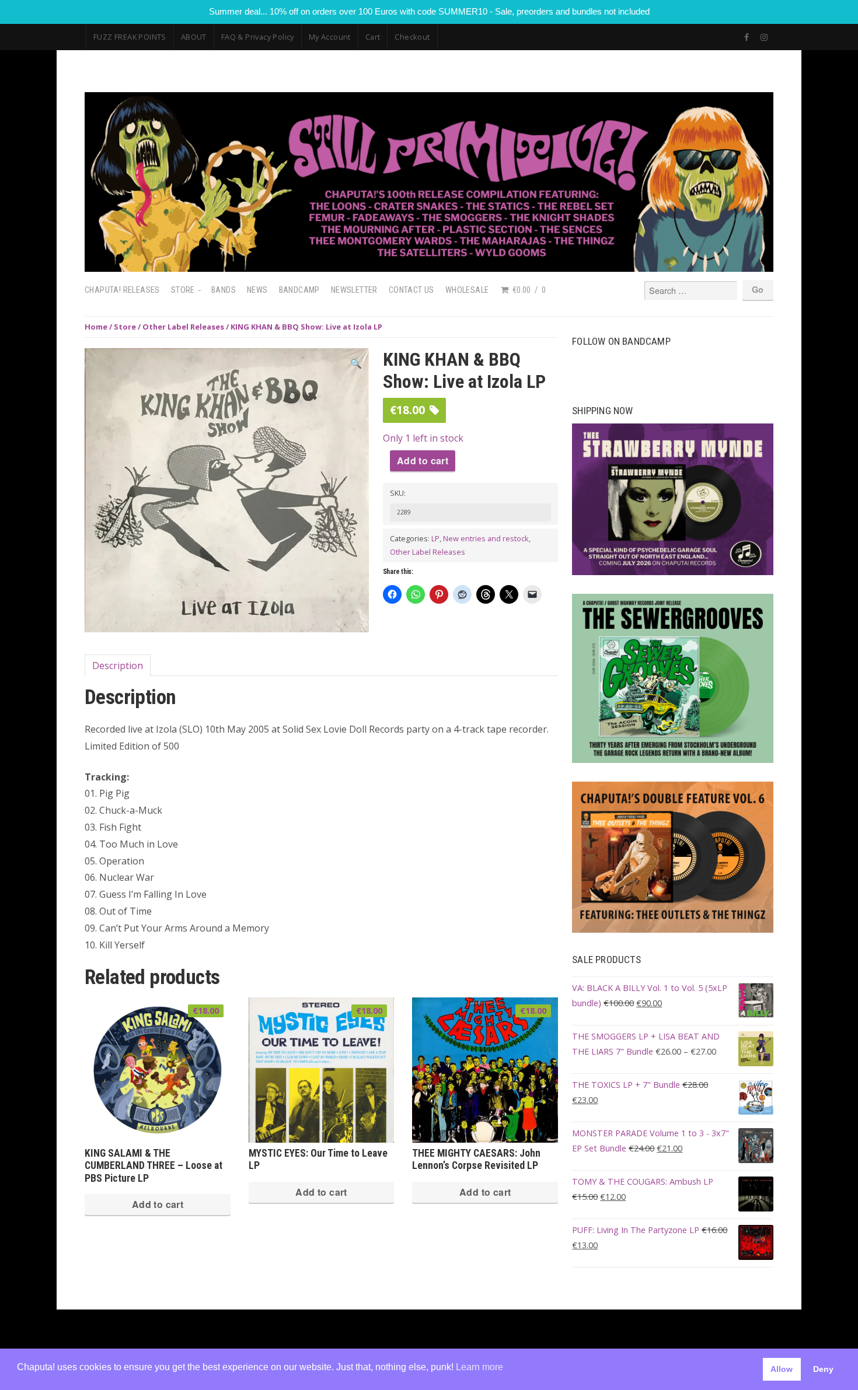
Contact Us (411, 290)
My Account (330, 36)
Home (96, 326)
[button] (356, 363)
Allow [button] (781, 1369)
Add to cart (422, 460)
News (257, 290)
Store (183, 290)
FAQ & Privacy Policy (257, 36)
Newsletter (354, 290)
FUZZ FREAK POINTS (129, 36)
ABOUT (194, 36)
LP (435, 538)
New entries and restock (486, 538)
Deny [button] (823, 1369)
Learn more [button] (479, 1367)
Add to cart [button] (157, 1204)
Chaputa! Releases (122, 290)
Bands (223, 290)
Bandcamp (299, 290)
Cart (373, 36)
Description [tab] (117, 665)
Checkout (412, 36)
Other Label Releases (183, 326)
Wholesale (467, 290)
